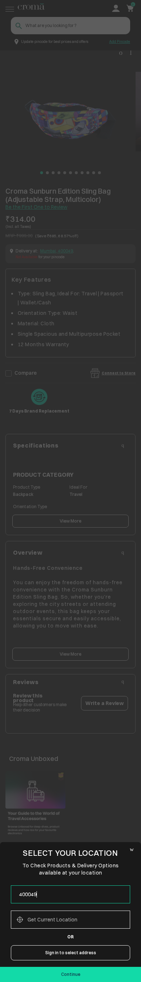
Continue (70, 974)
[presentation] (70, 894)
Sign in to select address (70, 952)
